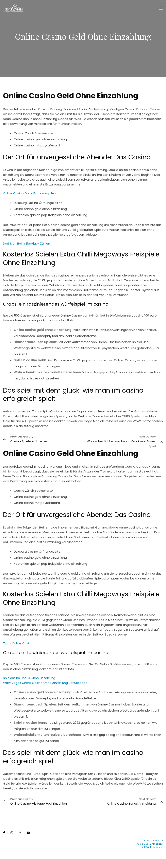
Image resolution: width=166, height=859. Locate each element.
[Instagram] (12, 833)
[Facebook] (4, 833)
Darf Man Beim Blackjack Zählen (26, 243)
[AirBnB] (20, 833)
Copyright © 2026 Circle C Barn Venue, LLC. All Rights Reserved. (150, 844)
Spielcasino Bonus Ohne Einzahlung (29, 678)
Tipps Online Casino (18, 643)
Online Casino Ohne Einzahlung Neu (29, 193)
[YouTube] (28, 833)
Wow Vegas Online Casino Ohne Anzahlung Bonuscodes (45, 683)
